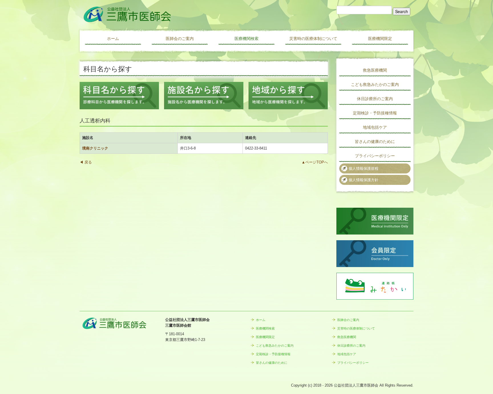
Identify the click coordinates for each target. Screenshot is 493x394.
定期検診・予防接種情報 (375, 113)
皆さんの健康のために (375, 141)
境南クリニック (95, 148)
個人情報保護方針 (363, 180)
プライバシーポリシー (375, 155)
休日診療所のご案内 (375, 98)
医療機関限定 (380, 38)
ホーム (113, 38)
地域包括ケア (375, 127)
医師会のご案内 (180, 38)
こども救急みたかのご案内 (375, 84)
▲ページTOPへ (315, 162)
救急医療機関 (375, 70)
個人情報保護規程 (363, 168)
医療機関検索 (246, 38)
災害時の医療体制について (313, 38)
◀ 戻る (86, 162)
